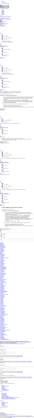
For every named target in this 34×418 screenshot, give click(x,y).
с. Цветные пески (2, 306)
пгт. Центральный (2, 247)
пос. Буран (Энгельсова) (3, 324)
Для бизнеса (3, 388)
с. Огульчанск (2, 249)
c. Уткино (1, 316)
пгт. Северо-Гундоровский (4, 314)
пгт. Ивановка (2, 333)
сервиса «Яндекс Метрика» (12, 416)
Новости (3, 404)
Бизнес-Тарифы (2, 254)
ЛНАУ (1, 278)
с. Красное (1, 265)
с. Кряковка (1, 242)
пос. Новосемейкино (3, 273)
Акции (3, 10)
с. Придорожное (2, 271)
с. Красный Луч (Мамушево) (4, 257)
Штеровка (1, 317)
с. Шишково (2, 302)
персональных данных (19, 356)
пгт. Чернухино (2, 288)
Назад (1, 57)
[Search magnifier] (1, 230)
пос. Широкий (2, 318)
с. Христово (2, 248)
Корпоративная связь (5, 389)
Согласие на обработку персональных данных (9, 398)
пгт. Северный (2, 313)
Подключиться (2, 127)
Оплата (3, 12)
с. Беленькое (2, 322)
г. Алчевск (1, 298)
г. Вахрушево (2, 308)
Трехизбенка (2, 243)
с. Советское (2, 270)
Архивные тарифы (4, 405)
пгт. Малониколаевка (3, 279)
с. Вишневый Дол (2, 266)
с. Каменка (1, 293)
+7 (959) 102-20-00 (3, 16)
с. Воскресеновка (2, 315)
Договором (23, 361)
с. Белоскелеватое (2, 281)
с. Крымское (2, 251)
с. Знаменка (2, 300)
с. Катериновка (2, 260)
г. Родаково (1, 261)
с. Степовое (2, 335)
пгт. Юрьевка (2, 285)
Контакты (3, 14)
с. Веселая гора (2, 337)
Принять (11, 417)
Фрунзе (1, 252)
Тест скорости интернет (5, 396)
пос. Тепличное (2, 329)
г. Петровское (2, 321)
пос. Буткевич (2, 320)
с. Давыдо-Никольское (3, 282)
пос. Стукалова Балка (3, 305)
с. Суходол (1, 259)
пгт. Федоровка (2, 319)
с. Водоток (1, 283)
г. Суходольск (2, 336)
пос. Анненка (2, 295)
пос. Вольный (2, 328)
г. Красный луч (2, 311)
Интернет (3, 385)
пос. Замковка (2, 276)
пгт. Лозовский (2, 296)
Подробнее (6, 127)
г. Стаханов (1, 277)
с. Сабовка (1, 323)
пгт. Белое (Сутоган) (3, 284)
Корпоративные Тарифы (3, 338)
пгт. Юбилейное (2, 331)
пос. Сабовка (2, 275)
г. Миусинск (2, 310)
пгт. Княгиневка (2, 307)
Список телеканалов (5, 395)
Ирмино (1, 244)
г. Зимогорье (2, 262)
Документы (3, 403)
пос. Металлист (2, 274)
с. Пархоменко (2, 250)
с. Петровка (2, 292)
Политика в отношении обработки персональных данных (10, 397)
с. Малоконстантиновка (3, 291)
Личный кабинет (4, 394)
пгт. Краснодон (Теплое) (3, 334)
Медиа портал (4, 387)
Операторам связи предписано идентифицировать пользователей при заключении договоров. (14, 341)
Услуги (3, 9)
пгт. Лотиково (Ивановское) (4, 294)
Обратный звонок (8, 16)
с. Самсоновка (2, 269)
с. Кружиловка (2, 255)
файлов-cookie (28, 415)
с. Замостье (1, 258)
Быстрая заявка (2, 412)
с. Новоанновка (2, 263)
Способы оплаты (4, 393)
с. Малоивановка (2, 286)
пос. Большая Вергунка (3, 327)
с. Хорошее (1, 253)
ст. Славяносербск (2, 312)
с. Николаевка (2, 264)
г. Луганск (1, 332)
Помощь (3, 13)
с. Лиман (1, 304)
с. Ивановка (2, 280)
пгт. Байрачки (2, 287)
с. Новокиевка (2, 246)
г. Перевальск (2, 297)
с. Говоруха (1, 256)
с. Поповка (1, 289)
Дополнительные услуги (5, 390)
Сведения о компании (5, 402)
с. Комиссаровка (2, 290)
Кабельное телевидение (5, 386)
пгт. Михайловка (2, 325)
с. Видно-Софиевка (3, 267)
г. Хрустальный (2, 309)
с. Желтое (1, 301)
